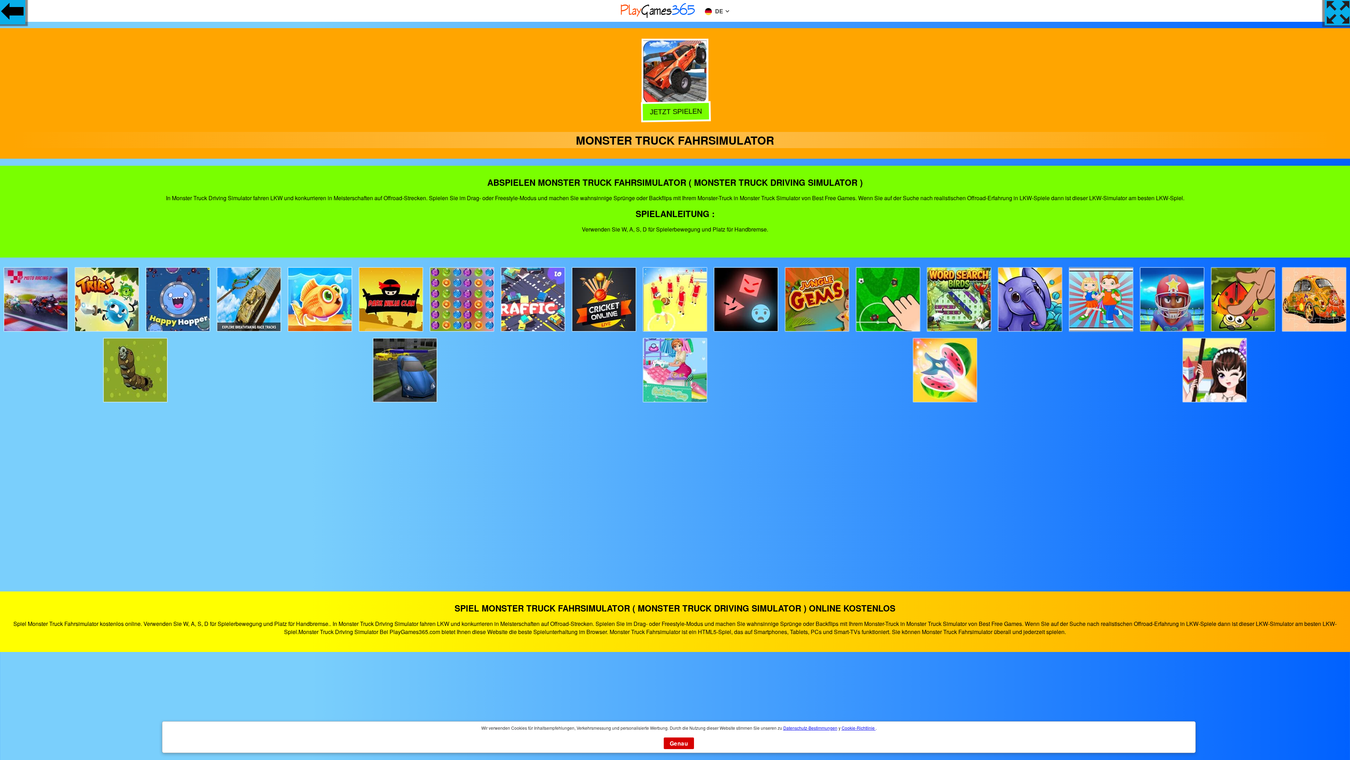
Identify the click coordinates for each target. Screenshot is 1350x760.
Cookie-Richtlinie (859, 728)
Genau (679, 743)
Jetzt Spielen (674, 112)
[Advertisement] (675, 490)
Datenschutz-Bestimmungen (810, 728)
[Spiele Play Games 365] (658, 17)
